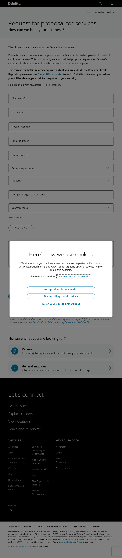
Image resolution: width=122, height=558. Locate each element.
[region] (61, 279)
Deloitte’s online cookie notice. (74, 276)
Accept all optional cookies (61, 289)
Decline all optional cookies (61, 296)
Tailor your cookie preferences (61, 303)
